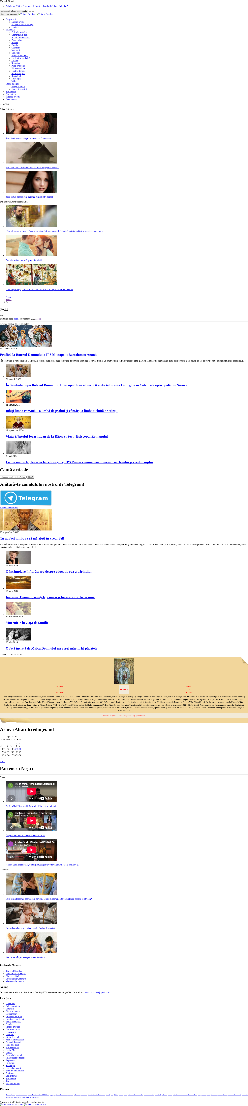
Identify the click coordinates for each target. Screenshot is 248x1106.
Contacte (15, 27)
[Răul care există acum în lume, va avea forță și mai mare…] (31, 162)
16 (20, 749)
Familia (14, 45)
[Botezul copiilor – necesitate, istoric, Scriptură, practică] (31, 923)
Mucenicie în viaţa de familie (27, 623)
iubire (130, 1095)
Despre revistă (17, 22)
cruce (65, 1095)
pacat (185, 1095)
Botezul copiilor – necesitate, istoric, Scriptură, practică (30, 928)
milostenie (158, 1095)
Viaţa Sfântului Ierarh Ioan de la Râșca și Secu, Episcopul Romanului (57, 436)
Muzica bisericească (15, 1039)
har (112, 1095)
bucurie (18, 1095)
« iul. (2, 761)
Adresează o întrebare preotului (14, 11)
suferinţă (17, 1097)
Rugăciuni (16, 76)
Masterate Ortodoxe (15, 981)
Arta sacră (10, 1003)
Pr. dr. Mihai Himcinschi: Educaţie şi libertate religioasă (31, 806)
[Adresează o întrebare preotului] (30, 11)
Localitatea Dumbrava (16, 979)
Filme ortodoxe (18, 68)
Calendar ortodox (19, 32)
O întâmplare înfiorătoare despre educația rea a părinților (49, 571)
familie (95, 1095)
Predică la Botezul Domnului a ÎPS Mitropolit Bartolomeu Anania (48, 355)
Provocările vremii (19, 55)
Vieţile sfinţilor (18, 86)
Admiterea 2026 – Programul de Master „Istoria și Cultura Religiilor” (37, 6)
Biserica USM (12, 976)
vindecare (35, 1097)
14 (14, 749)
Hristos (116, 1095)
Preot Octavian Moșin (16, 973)
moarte (170, 1095)
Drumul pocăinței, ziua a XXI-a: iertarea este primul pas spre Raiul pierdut (39, 289)
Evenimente (11, 99)
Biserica (8, 1095)
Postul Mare (16, 40)
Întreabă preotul (13, 97)
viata (29, 1097)
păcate (213, 1095)
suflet (22, 1097)
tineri (26, 1097)
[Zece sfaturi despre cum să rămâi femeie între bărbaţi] (31, 192)
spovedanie (9, 1097)
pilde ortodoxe (192, 1095)
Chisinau (46, 1095)
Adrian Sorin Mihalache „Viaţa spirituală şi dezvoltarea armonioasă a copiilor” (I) (42, 864)
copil (55, 1095)
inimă (125, 1095)
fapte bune (101, 1095)
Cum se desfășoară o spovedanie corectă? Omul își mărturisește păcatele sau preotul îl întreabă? (49, 899)
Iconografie (11, 1032)
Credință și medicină (20, 58)
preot (208, 1095)
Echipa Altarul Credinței (22, 24)
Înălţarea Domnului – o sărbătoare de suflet (25, 835)
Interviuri (15, 50)
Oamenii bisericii (19, 89)
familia (90, 1095)
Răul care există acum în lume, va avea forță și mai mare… (32, 167)
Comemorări (11, 1014)
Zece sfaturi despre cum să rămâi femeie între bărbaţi (29, 197)
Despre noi (11, 19)
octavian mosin (178, 1095)
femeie (108, 1095)
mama (146, 1095)
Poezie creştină (18, 73)
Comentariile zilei (19, 35)
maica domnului (137, 1095)
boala (13, 1095)
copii (51, 1095)
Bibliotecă (10, 29)
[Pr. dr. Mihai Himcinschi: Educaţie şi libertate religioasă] (31, 801)
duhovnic (77, 1095)
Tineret (14, 60)
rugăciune (218, 1095)
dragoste (70, 1095)
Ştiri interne (11, 91)
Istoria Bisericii (12, 1037)
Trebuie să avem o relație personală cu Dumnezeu (28, 138)
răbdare (224, 1095)
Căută (30, 477)
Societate (15, 53)
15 (17, 749)
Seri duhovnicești (13, 1068)
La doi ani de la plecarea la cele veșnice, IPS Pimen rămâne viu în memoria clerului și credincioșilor (79, 462)
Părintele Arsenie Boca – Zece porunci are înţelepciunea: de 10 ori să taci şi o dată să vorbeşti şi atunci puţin (54, 231)
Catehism (15, 47)
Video (14, 81)
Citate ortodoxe (18, 71)
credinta (60, 1095)
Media (8, 299)
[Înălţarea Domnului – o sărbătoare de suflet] (31, 830)
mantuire (151, 1095)
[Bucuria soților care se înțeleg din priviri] (31, 255)
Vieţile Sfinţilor (13, 1083)
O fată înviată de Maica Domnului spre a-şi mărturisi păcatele (51, 648)
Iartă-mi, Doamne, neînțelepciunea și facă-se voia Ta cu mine (50, 597)
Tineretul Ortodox (14, 971)
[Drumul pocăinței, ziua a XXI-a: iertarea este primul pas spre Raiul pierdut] (31, 284)
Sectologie (16, 78)
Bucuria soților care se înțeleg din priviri (24, 260)
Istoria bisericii (12, 84)
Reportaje (15, 63)
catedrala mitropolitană (35, 1095)
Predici (14, 42)
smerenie (245, 1095)
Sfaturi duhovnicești (20, 37)
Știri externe (11, 94)
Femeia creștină (13, 1027)
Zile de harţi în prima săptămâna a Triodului (25, 957)
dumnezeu (84, 1095)
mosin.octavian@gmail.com (97, 992)
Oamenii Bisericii (14, 1042)
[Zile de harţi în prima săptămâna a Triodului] (31, 952)
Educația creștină (13, 1021)
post (199, 1095)
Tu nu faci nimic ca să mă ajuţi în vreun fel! (32, 538)
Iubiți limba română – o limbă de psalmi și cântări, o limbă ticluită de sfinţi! (62, 411)
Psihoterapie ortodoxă (15, 1058)
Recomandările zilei (9, 507)
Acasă (8, 297)
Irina (16, 319)
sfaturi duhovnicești (234, 1095)
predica (203, 1095)
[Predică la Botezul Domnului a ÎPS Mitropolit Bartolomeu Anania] (26, 346)
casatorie (24, 1095)
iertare (121, 1095)
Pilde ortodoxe (18, 66)
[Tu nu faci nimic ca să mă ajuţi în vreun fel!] (26, 529)
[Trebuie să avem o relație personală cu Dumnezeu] (31, 133)
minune (164, 1095)
